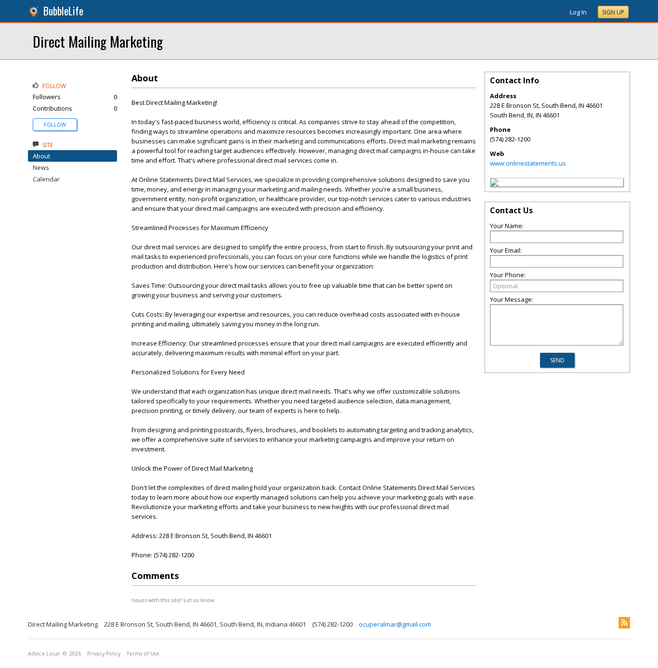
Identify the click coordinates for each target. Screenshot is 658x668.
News (41, 167)
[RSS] (624, 623)
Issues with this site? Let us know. (173, 600)
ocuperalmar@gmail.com (395, 624)
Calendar (46, 179)
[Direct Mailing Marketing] (494, 184)
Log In (578, 12)
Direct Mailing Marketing (98, 41)
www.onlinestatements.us (528, 163)
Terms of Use (143, 653)
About (41, 156)
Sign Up (613, 12)
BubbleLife (63, 10)
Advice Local (44, 653)
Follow (55, 124)
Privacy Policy (103, 653)
